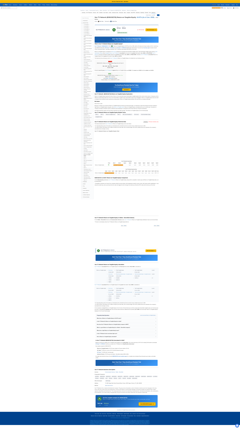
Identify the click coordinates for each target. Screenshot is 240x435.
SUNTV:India (108, 380)
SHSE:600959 (134, 378)
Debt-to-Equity (86, 85)
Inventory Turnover (87, 120)
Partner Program (126, 413)
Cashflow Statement (86, 194)
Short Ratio (86, 173)
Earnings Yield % (87, 94)
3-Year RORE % (86, 30)
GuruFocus (82, 10)
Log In (218, 4)
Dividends (84, 188)
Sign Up (222, 4)
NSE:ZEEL (97, 376)
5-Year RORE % (86, 32)
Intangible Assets (108, 53)
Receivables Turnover (87, 151)
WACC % (85, 180)
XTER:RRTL (102, 378)
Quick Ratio (86, 150)
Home (10, 4)
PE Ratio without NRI (87, 134)
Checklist (146, 12)
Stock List (92, 415)
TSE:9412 (115, 378)
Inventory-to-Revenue (87, 122)
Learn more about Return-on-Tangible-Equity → (148, 315)
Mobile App (114, 413)
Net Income (114, 51)
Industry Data (118, 415)
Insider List (100, 415)
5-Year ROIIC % (86, 27)
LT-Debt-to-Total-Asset (87, 125)
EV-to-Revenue (86, 108)
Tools (39, 4)
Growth (84, 183)
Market (30, 4)
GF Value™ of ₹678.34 (121, 47)
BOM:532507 (137, 376)
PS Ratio (85, 148)
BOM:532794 (120, 376)
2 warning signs (146, 47)
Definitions (124, 10)
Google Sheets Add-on (145, 415)
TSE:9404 (110, 378)
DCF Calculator (123, 415)
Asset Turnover (86, 51)
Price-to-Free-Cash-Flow (88, 138)
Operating (142, 12)
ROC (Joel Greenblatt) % (88, 160)
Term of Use (104, 413)
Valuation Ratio (85, 22)
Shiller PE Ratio (86, 172)
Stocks (87, 10)
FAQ (131, 413)
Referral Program (120, 413)
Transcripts (121, 12)
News (35, 4)
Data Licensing (54, 4)
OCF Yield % (86, 111)
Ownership (138, 12)
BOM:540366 (132, 376)
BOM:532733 (107, 46)
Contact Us (134, 413)
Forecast (94, 12)
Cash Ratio (86, 62)
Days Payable (86, 78)
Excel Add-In (139, 415)
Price (84, 186)
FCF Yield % (86, 110)
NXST (107, 378)
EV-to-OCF (85, 105)
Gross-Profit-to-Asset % (88, 117)
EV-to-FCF (85, 107)
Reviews (48, 4)
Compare (128, 12)
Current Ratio (86, 67)
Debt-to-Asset (86, 82)
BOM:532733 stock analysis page (120, 356)
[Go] (158, 15)
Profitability (85, 181)
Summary (83, 12)
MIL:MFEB (129, 378)
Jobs (100, 413)
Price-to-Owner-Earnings (88, 145)
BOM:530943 (114, 376)
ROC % (85, 158)
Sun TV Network (98, 46)
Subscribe (214, 4)
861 (110, 76)
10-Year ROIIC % (87, 29)
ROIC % (85, 167)
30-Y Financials (89, 12)
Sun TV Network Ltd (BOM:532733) (114, 10)
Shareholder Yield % (87, 169)
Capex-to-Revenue (87, 59)
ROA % (85, 157)
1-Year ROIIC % (86, 24)
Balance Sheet (85, 192)
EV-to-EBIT (85, 102)
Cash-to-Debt (86, 64)
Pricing (43, 4)
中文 (137, 413)
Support (233, 4)
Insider (110, 12)
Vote (150, 12)
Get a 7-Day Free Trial (118, 165)
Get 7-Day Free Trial (216, 7)
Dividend (100, 12)
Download (145, 121)
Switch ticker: (148, 15)
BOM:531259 (149, 376)
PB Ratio (85, 129)
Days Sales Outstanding (88, 81)
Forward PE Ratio (87, 135)
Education (228, 4)
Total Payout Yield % (87, 178)
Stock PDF (133, 12)
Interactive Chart (115, 12)
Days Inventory (86, 76)
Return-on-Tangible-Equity (131, 10)
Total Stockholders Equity (145, 114)
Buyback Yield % (87, 52)
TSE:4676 (124, 378)
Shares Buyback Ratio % (88, 170)
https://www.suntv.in (109, 385)
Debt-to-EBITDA (86, 84)
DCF (97, 12)
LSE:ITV (119, 378)
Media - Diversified (103, 10)
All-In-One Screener (141, 413)
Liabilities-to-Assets (87, 123)
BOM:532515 (108, 376)
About (98, 413)
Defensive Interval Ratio (88, 79)
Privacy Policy (109, 413)
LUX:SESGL (155, 376)
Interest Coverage (87, 119)
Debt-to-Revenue (87, 87)
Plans (135, 415)
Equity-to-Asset (86, 100)
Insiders (25, 4)
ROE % (85, 163)
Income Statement (86, 190)
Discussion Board (130, 415)
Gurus (20, 4)
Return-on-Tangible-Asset (88, 153)
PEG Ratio (85, 137)
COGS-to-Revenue (87, 65)
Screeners (15, 4)
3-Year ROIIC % (86, 26)
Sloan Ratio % (86, 175)
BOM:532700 (126, 376)
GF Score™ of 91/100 (109, 47)
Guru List (96, 415)
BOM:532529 (102, 376)
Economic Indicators (111, 415)
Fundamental (85, 20)
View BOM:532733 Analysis (146, 404)
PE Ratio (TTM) (86, 132)
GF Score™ (99, 352)
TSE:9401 (97, 378)
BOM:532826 (143, 376)
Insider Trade (105, 415)
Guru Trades (105, 12)
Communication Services (94, 10)
